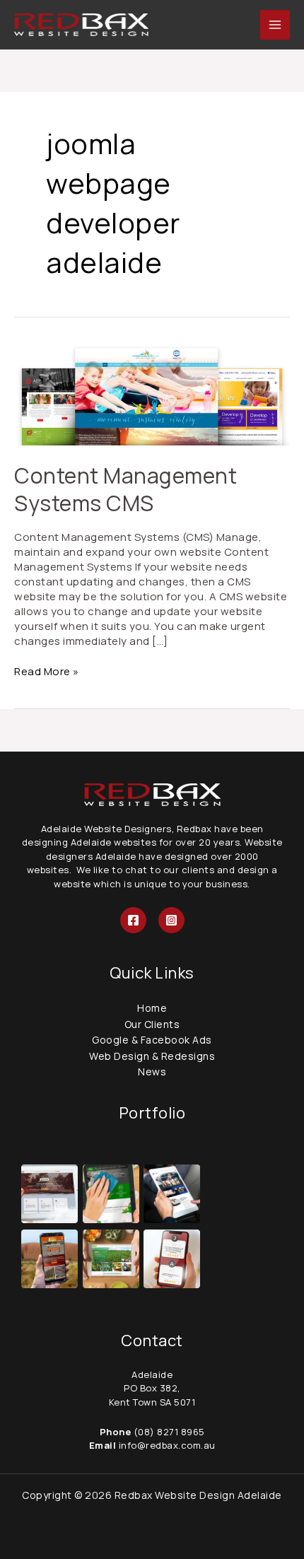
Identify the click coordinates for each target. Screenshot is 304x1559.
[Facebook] (133, 920)
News (152, 1071)
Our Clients (152, 1024)
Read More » (46, 671)
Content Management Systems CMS (125, 489)
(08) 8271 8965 (169, 1431)
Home (152, 1008)
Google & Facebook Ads (152, 1039)
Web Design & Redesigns (152, 1056)
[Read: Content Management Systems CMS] (152, 393)
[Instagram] (171, 920)
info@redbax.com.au (166, 1445)
